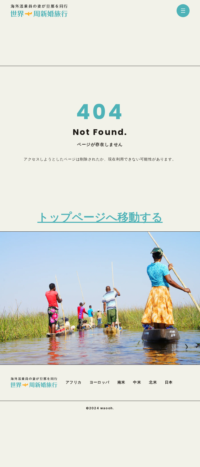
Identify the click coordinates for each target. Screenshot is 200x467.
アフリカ (74, 382)
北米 (153, 382)
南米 (121, 382)
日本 (169, 382)
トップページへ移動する (100, 217)
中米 (137, 382)
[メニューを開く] (183, 10)
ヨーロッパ (100, 382)
